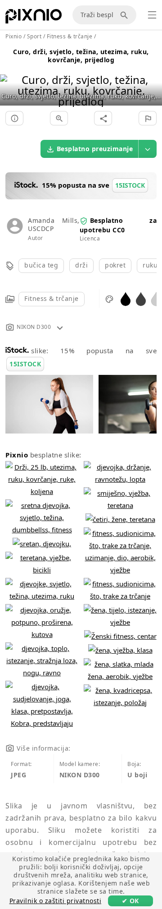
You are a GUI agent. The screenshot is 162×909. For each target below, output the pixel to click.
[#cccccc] (156, 298)
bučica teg (41, 265)
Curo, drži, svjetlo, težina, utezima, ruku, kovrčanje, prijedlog (81, 55)
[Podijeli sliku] (103, 118)
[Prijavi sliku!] (148, 118)
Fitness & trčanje (51, 298)
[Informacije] (14, 118)
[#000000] (125, 298)
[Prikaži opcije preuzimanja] (148, 149)
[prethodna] (10, 79)
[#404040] (141, 298)
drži (81, 265)
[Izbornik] (152, 14)
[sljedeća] (152, 79)
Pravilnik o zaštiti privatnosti (55, 900)
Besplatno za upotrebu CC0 (118, 225)
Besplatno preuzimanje (95, 148)
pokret (115, 265)
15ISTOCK (25, 364)
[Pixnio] (33, 18)
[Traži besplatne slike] (125, 15)
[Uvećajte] (59, 118)
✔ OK (130, 900)
